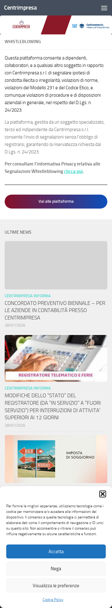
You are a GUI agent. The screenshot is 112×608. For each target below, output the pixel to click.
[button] (103, 494)
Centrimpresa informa (28, 295)
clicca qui (73, 171)
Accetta (56, 551)
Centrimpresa (20, 7)
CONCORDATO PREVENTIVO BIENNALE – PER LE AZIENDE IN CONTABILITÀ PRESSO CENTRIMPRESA (55, 310)
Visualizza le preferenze (56, 585)
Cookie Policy (53, 599)
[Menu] (104, 7)
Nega (56, 568)
